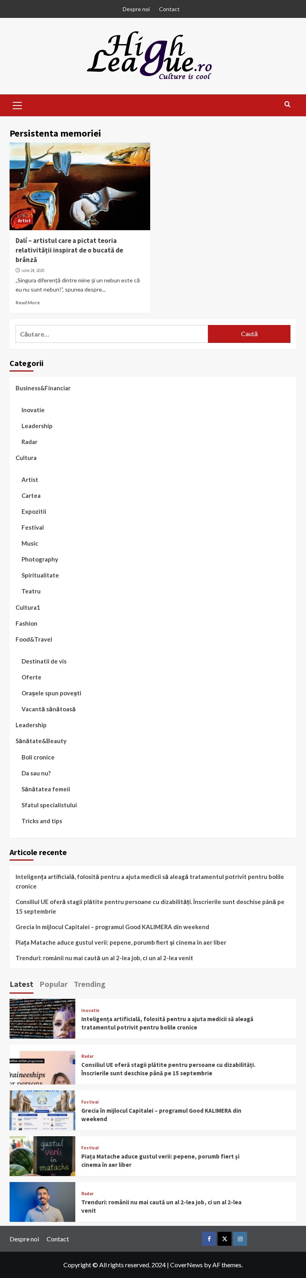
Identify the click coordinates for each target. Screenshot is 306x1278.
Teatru (31, 591)
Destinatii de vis (44, 661)
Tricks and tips (42, 820)
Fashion (26, 623)
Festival (33, 527)
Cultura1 (28, 607)
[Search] (287, 105)
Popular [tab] (53, 984)
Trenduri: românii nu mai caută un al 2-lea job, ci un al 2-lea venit (104, 957)
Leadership (37, 425)
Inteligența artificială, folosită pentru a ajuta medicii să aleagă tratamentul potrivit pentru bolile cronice (150, 881)
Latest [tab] (21, 984)
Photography (40, 559)
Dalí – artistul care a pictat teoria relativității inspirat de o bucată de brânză (69, 250)
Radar (29, 441)
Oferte (31, 677)
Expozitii (34, 511)
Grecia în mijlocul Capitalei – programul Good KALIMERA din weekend (112, 926)
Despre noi (136, 9)
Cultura (26, 457)
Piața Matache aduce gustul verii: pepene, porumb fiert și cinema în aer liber (121, 942)
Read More (28, 302)
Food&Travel (34, 639)
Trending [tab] (90, 984)
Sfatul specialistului (49, 804)
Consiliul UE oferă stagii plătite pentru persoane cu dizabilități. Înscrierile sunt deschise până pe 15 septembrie (150, 906)
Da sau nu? (36, 773)
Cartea (31, 495)
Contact (169, 9)
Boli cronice (38, 757)
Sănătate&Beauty (41, 740)
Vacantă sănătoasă (49, 708)
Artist (24, 220)
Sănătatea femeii (46, 789)
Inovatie (33, 409)
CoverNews (186, 1264)
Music (30, 543)
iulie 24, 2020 (33, 270)
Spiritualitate (40, 575)
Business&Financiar (43, 387)
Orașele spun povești (51, 693)
